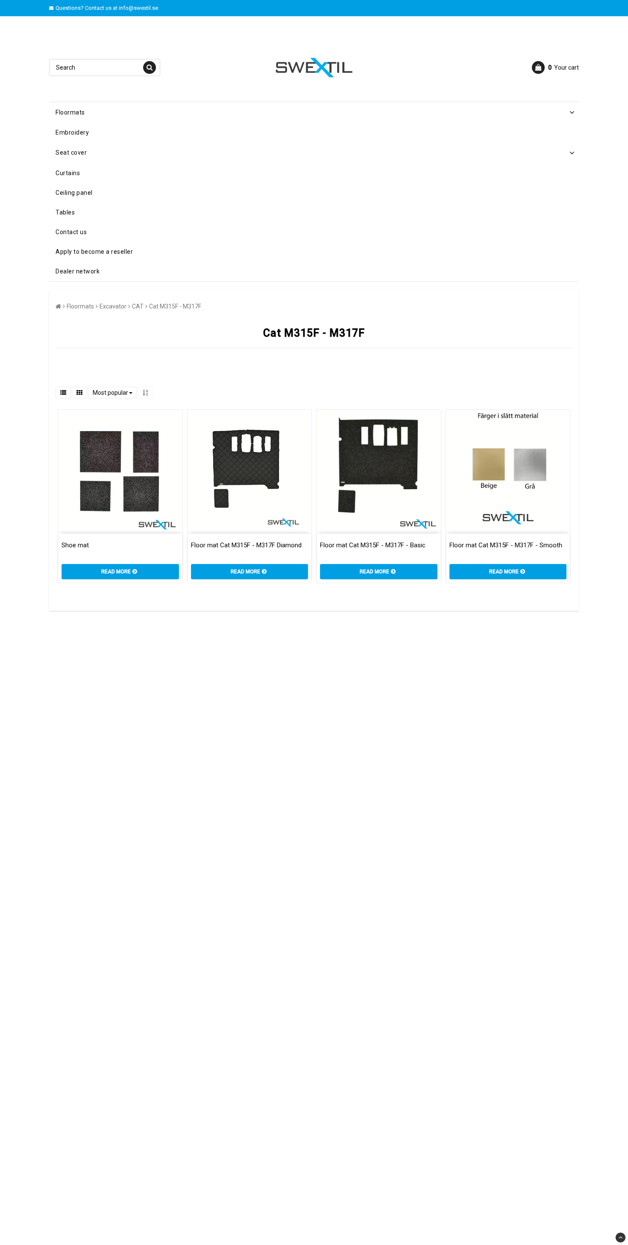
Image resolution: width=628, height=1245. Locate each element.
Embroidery (72, 132)
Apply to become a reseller (94, 251)
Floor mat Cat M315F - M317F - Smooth (505, 545)
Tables (65, 212)
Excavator (113, 306)
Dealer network (78, 271)
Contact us (71, 232)
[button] (555, 67)
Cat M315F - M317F (175, 306)
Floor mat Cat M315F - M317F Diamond (246, 545)
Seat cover (71, 152)
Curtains (68, 173)
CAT (138, 306)
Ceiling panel (74, 192)
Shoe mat (75, 545)
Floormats (70, 112)
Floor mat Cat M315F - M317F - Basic (373, 545)
